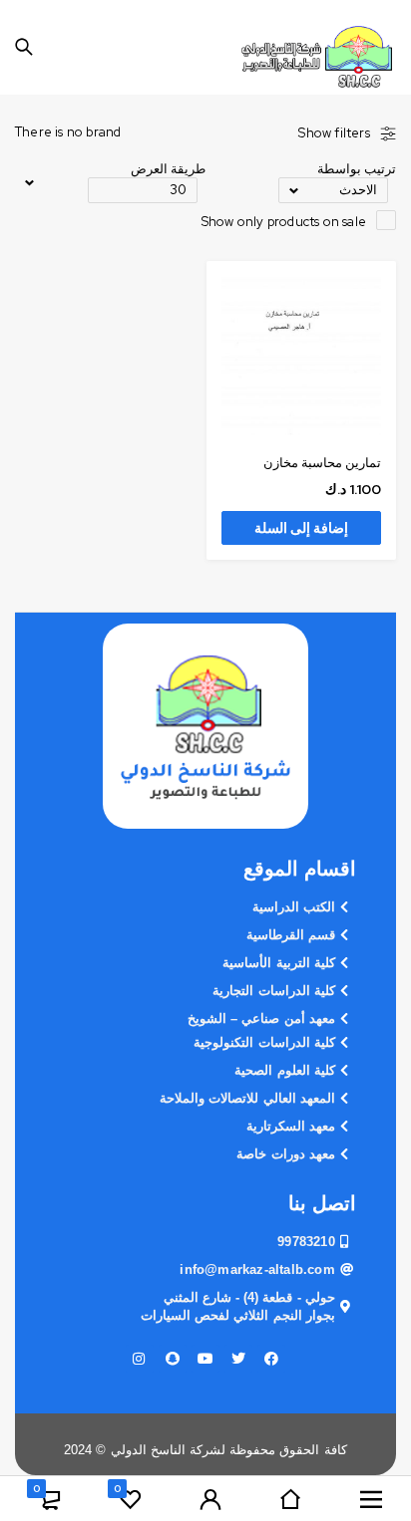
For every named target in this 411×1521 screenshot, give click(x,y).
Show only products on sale (284, 221)
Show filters (333, 133)
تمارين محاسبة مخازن (322, 462)
